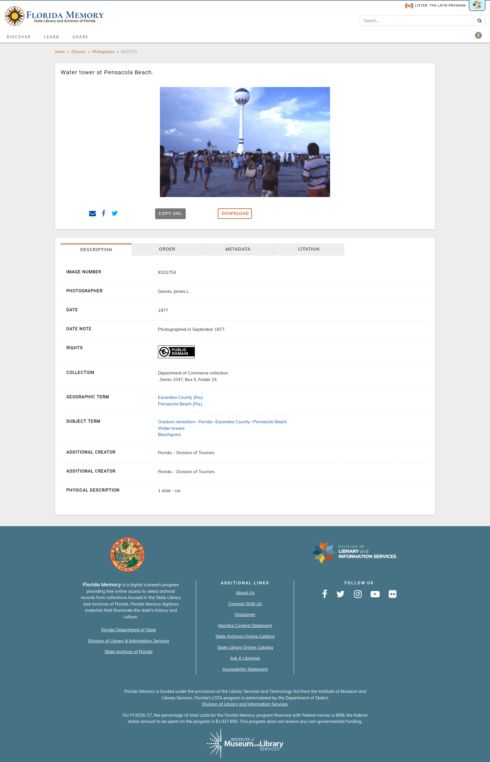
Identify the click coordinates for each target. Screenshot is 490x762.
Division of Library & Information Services (128, 641)
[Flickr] (392, 594)
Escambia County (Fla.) (180, 397)
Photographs (103, 51)
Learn (52, 37)
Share (80, 37)
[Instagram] (357, 594)
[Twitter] (340, 594)
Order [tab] (167, 249)
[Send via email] (92, 214)
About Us (245, 592)
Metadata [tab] (238, 249)
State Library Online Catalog (245, 647)
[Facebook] (325, 594)
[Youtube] (375, 594)
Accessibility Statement (245, 669)
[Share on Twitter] (114, 214)
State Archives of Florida (129, 651)
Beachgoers (169, 434)
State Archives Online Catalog (245, 636)
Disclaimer (245, 614)
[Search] (479, 20)
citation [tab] (309, 249)
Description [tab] (96, 249)
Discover (19, 37)
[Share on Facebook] (103, 214)
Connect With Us (245, 603)
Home (60, 51)
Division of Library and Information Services (245, 704)
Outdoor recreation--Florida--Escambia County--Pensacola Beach (222, 421)
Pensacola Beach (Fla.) (180, 404)
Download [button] (235, 213)
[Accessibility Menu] (478, 35)
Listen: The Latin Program (440, 5)
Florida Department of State (128, 629)
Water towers (171, 428)
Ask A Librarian (245, 658)
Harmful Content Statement (245, 625)
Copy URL (170, 213)
